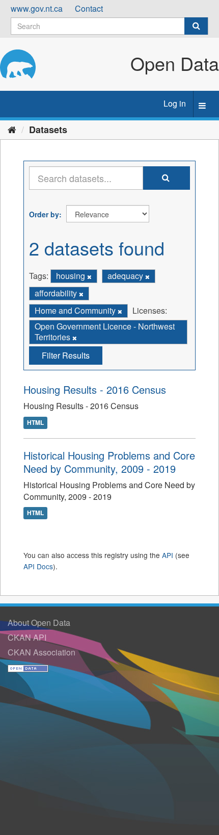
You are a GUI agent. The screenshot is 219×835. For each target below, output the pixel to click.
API (167, 555)
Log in (174, 103)
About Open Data (39, 622)
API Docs (38, 566)
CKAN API (27, 637)
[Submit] (196, 26)
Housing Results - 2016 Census (94, 389)
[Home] (12, 129)
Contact (89, 8)
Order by (44, 214)
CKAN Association (41, 652)
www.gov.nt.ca (37, 8)
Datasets (48, 129)
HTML (35, 422)
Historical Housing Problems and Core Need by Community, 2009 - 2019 (109, 462)
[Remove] (89, 276)
